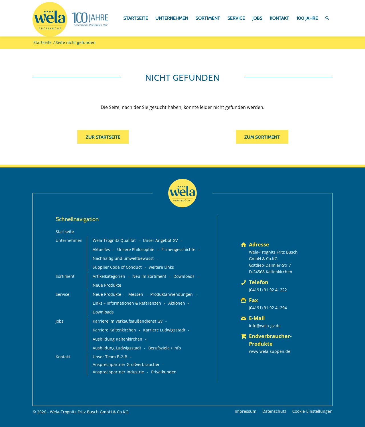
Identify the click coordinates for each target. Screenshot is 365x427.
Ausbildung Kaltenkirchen (117, 339)
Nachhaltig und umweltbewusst (123, 258)
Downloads (183, 276)
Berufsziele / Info (164, 348)
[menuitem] (136, 18)
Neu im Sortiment (149, 276)
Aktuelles (101, 249)
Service (62, 294)
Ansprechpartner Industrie (118, 372)
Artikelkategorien (109, 276)
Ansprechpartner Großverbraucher (126, 364)
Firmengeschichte (178, 249)
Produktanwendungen (171, 294)
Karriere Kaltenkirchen (114, 330)
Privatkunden (164, 372)
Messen (135, 294)
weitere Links (161, 267)
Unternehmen (69, 240)
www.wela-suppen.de (269, 351)
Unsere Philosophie (135, 249)
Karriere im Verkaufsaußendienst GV (128, 321)
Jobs (60, 321)
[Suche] (327, 18)
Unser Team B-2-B (110, 356)
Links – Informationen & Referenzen (127, 303)
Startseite (65, 231)
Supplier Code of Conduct (117, 267)
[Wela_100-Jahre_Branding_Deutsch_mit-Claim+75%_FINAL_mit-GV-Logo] (70, 19)
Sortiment (65, 276)
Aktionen (176, 303)
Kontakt (63, 356)
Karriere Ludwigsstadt (164, 330)
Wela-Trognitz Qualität (114, 240)
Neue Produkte (107, 285)
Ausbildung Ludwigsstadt (117, 348)
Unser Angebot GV (160, 240)
